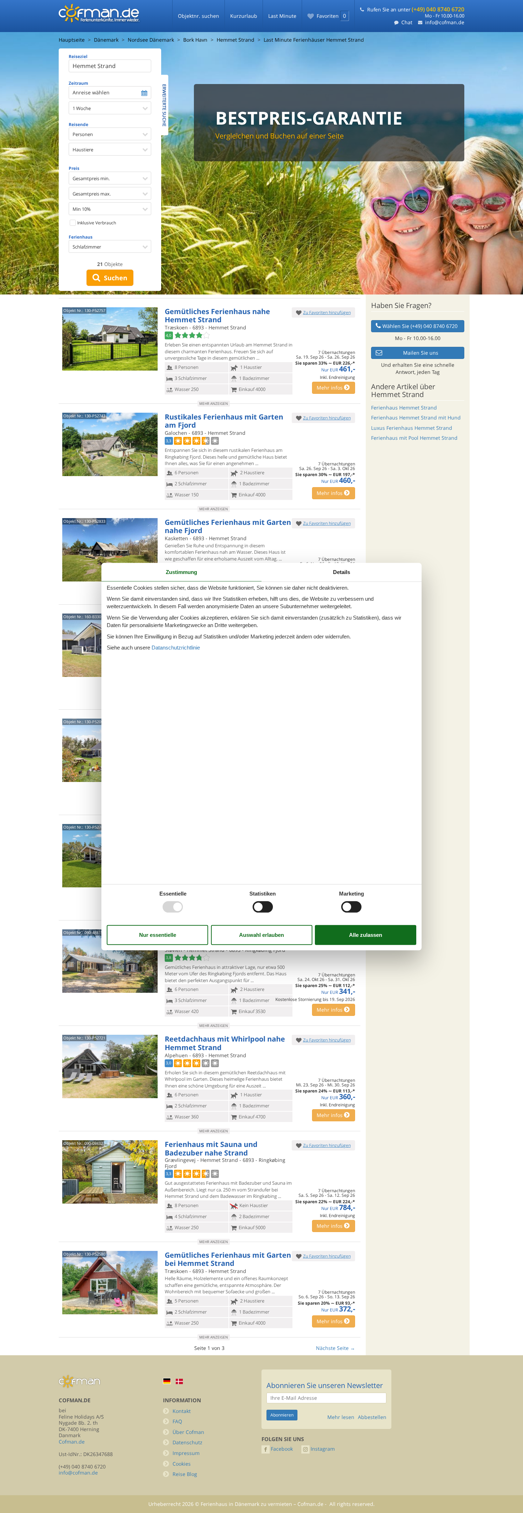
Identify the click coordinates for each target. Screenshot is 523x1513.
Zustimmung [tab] (181, 572)
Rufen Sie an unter (415, 9)
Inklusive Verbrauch (96, 223)
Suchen (113, 277)
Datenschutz (187, 1442)
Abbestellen (372, 1417)
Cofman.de (72, 1441)
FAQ (177, 1421)
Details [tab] (341, 572)
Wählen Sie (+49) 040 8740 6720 (420, 326)
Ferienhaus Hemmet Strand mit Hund (416, 417)
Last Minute (282, 15)
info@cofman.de (444, 22)
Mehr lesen (340, 1417)
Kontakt (182, 1411)
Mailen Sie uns (420, 352)
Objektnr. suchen (198, 15)
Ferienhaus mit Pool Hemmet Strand (414, 437)
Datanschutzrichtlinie (176, 648)
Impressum (186, 1453)
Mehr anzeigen (213, 403)
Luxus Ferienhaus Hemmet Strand (411, 427)
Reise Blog (185, 1474)
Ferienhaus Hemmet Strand (404, 407)
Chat (406, 22)
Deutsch (167, 1381)
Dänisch (179, 1381)
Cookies (182, 1463)
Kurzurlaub (243, 15)
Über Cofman (188, 1432)
